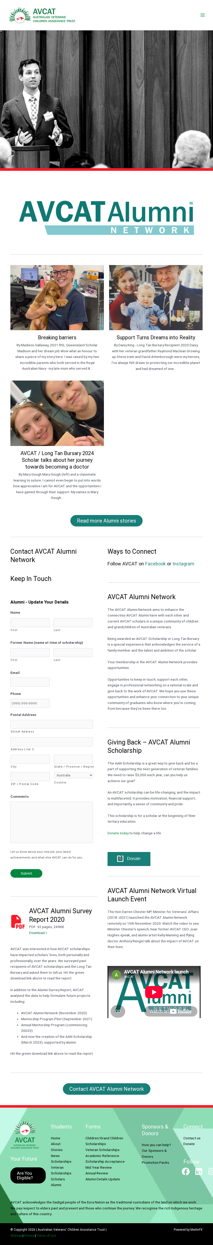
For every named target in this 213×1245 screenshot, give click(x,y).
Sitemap (16, 1235)
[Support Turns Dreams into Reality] (156, 320)
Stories (57, 1150)
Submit (26, 873)
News (55, 1156)
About (56, 1144)
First (14, 630)
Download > (38, 933)
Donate (134, 858)
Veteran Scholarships (102, 1150)
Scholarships (61, 1161)
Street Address (22, 731)
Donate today (118, 833)
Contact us (192, 1138)
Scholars (58, 1179)
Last (57, 630)
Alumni (56, 1185)
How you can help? (156, 1145)
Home (55, 1138)
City (14, 766)
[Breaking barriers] (57, 320)
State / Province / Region (73, 766)
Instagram (183, 563)
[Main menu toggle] (202, 15)
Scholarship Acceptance (105, 1161)
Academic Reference (102, 1156)
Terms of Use (46, 1235)
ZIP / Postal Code (24, 784)
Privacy (29, 1235)
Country (60, 782)
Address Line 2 (22, 749)
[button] (185, 1171)
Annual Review (96, 1173)
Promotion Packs (155, 1162)
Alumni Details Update (102, 1179)
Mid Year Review (98, 1167)
